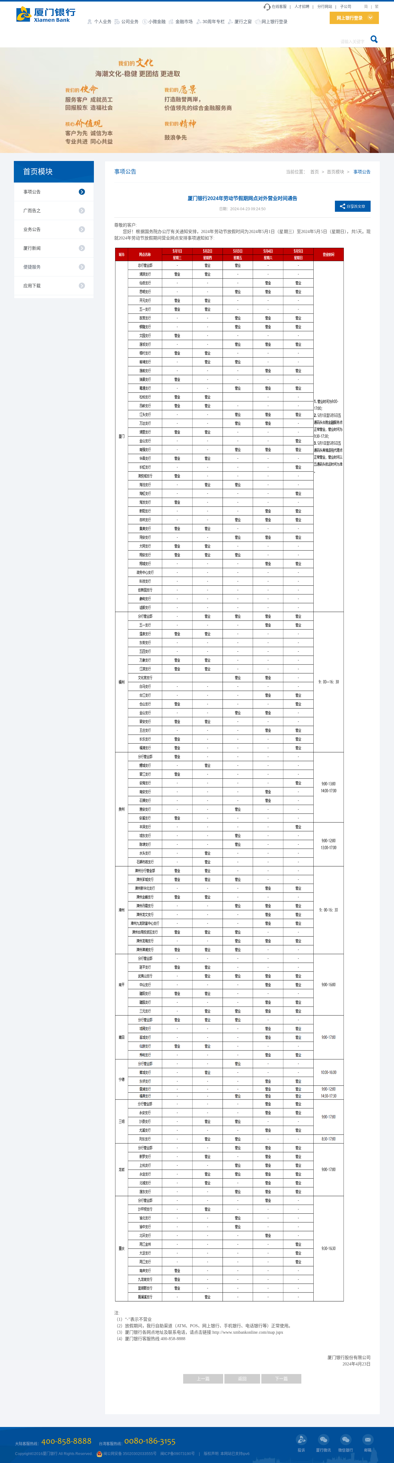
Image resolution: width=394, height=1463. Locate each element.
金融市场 (184, 21)
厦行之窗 (243, 21)
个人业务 (102, 21)
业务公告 (32, 229)
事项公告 (32, 191)
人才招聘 (302, 7)
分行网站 (324, 7)
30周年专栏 (214, 21)
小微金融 (157, 21)
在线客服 (279, 7)
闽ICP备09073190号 (177, 1454)
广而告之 (32, 210)
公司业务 (130, 21)
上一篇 (203, 1378)
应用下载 (32, 285)
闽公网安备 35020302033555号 (130, 1454)
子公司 (345, 7)
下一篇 (281, 1378)
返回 (242, 1378)
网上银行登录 (274, 21)
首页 (314, 171)
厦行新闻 (32, 248)
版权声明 (211, 1454)
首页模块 (38, 171)
